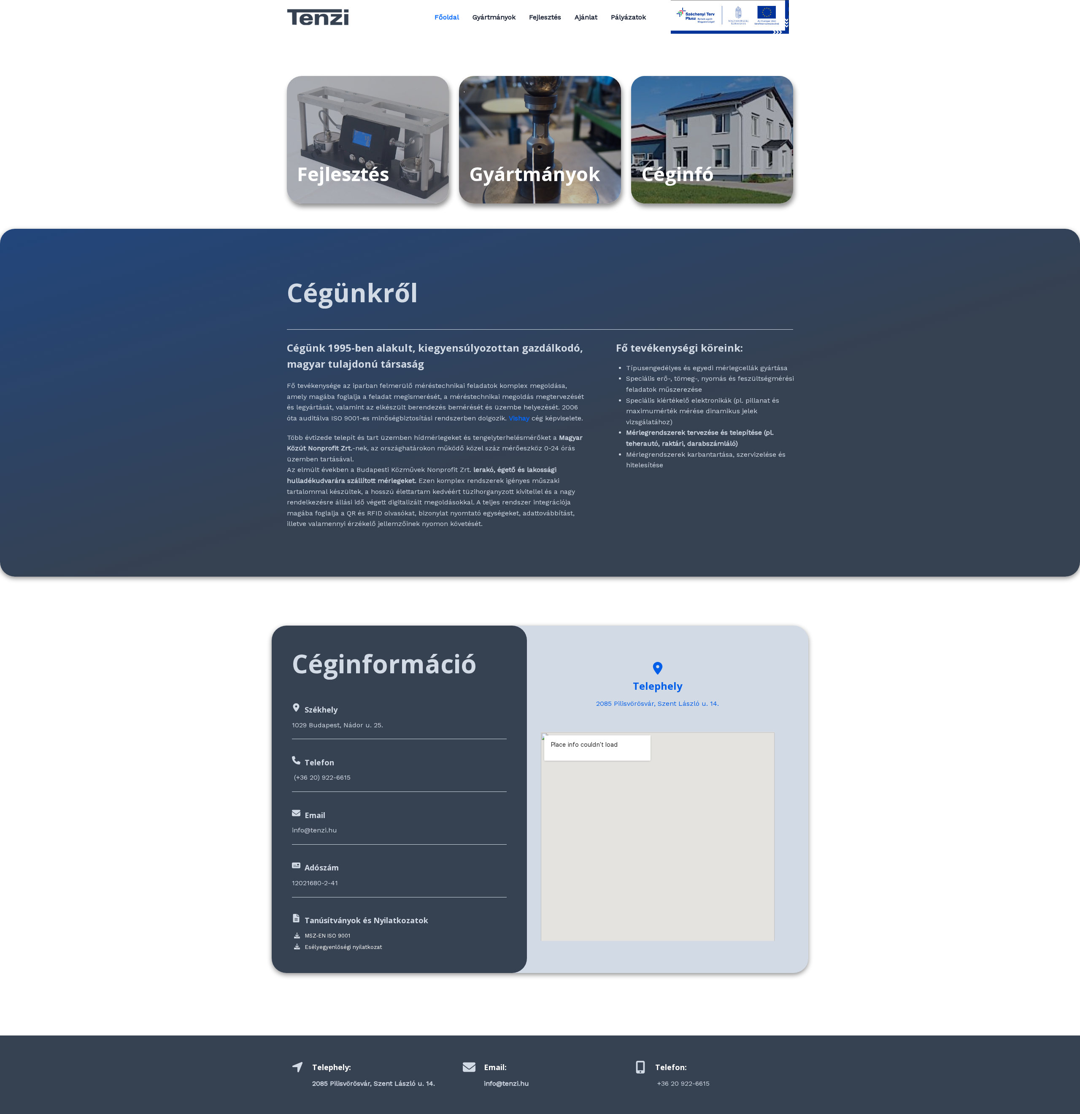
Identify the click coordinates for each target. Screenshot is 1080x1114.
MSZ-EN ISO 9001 (327, 935)
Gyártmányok (494, 17)
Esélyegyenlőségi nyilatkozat (343, 947)
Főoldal (447, 17)
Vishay (519, 418)
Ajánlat (586, 17)
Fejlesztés (545, 17)
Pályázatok (628, 17)
